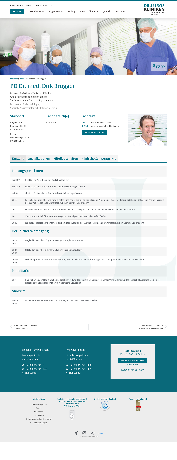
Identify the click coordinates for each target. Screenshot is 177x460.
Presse (12, 6)
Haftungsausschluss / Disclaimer (39, 419)
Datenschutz (39, 415)
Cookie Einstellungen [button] (38, 423)
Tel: (83, 122)
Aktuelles (20, 6)
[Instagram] (84, 433)
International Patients (41, 6)
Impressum (38, 412)
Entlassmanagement (38, 404)
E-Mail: (85, 126)
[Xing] (76, 433)
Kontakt (28, 6)
